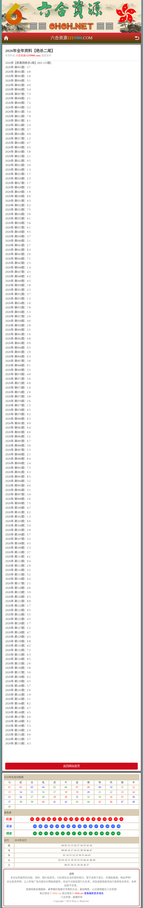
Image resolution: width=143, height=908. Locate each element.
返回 (137, 38)
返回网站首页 (71, 766)
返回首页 (6, 38)
